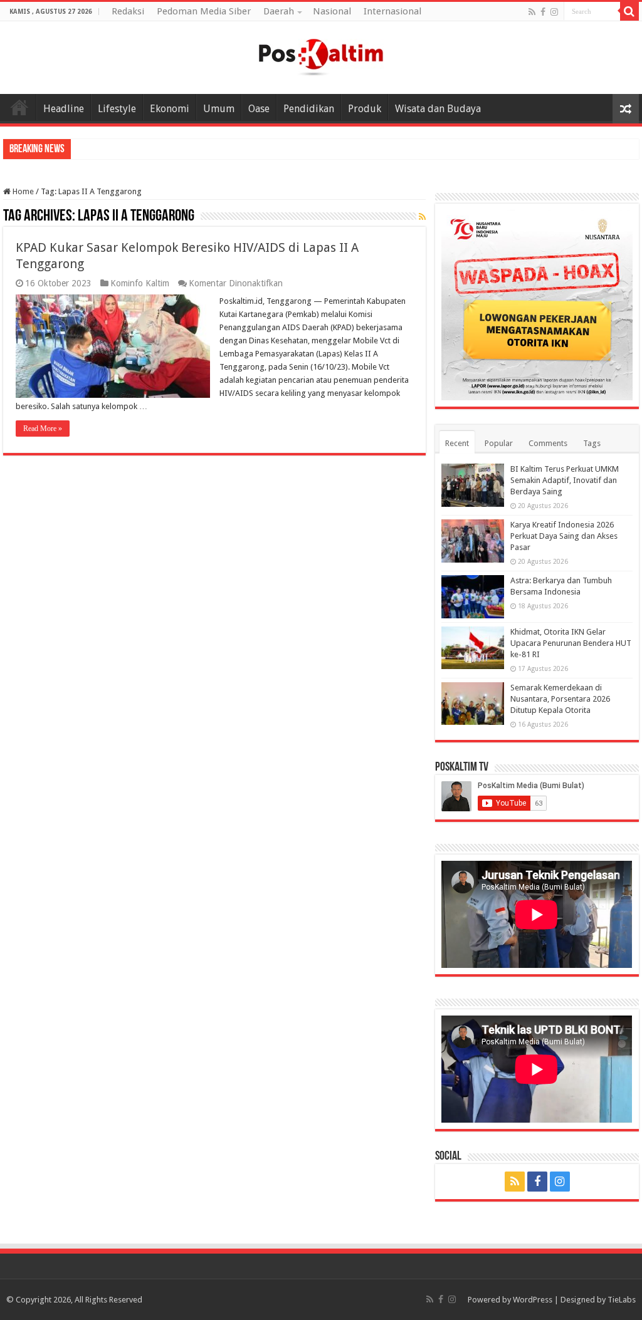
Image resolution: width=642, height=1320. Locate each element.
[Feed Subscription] (422, 217)
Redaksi (128, 11)
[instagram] (554, 11)
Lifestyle (117, 109)
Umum (218, 109)
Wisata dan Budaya (438, 109)
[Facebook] (543, 11)
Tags (592, 443)
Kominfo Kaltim (139, 283)
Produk (364, 109)
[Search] (629, 11)
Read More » (42, 428)
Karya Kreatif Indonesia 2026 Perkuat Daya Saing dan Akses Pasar (564, 536)
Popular (499, 443)
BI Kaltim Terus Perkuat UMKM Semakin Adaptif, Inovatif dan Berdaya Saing (564, 480)
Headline (63, 109)
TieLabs (622, 1299)
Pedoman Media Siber (204, 11)
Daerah (278, 11)
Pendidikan (308, 109)
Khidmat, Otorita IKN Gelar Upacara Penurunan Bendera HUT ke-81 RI (570, 643)
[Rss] (532, 11)
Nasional (332, 11)
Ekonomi (169, 109)
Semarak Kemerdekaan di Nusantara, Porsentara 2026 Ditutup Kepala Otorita (560, 699)
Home (19, 107)
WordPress (532, 1299)
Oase (259, 109)
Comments (548, 443)
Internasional (392, 11)
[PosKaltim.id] (321, 55)
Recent (457, 443)
